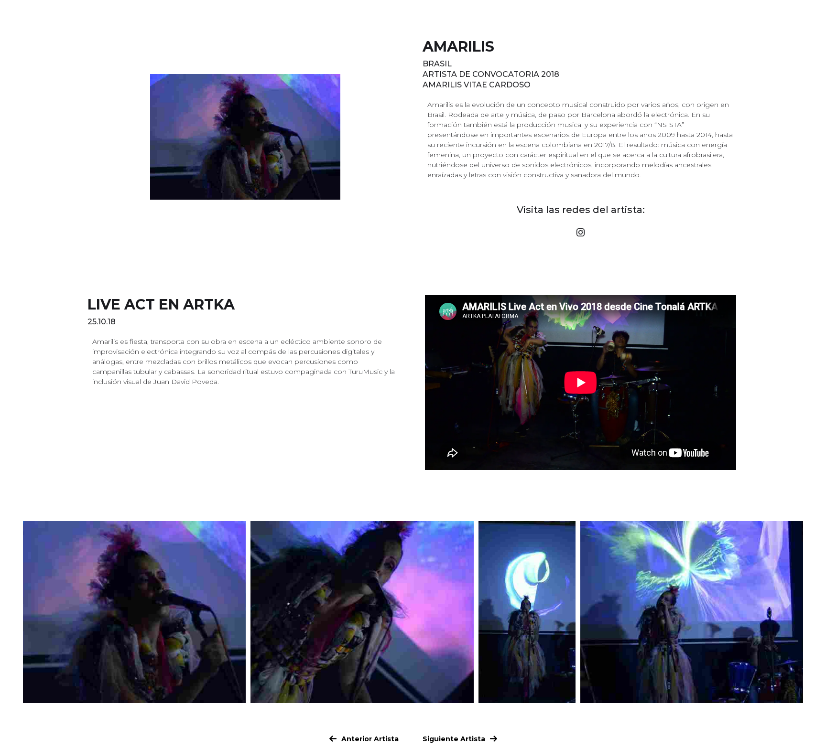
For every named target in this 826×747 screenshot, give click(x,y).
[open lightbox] (134, 612)
